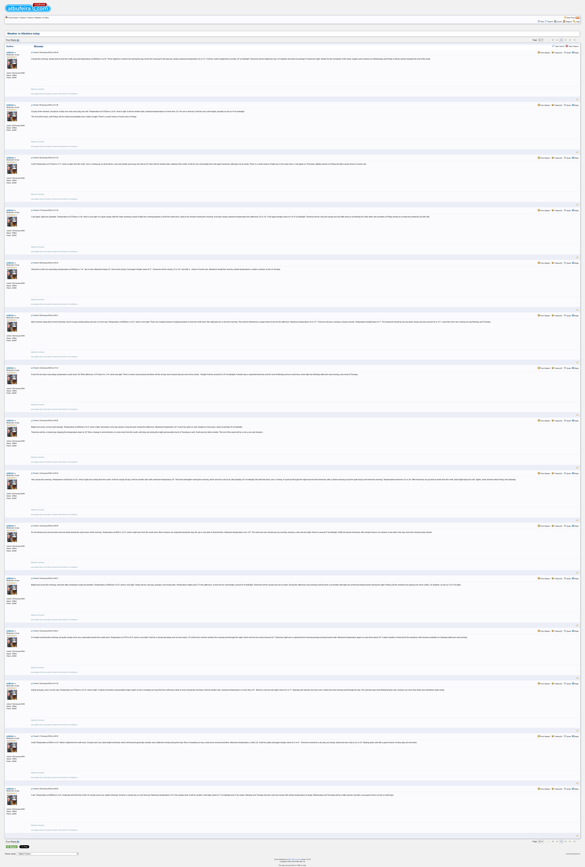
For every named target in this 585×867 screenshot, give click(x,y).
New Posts (571, 18)
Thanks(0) (558, 53)
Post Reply (11, 40)
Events (559, 22)
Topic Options (573, 46)
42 (566, 40)
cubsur (10, 52)
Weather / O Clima (42, 18)
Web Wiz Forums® (294, 859)
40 (557, 40)
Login (578, 22)
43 (570, 40)
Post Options (545, 53)
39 (553, 40)
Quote (568, 53)
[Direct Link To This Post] (32, 52)
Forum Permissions (572, 854)
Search (550, 22)
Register (569, 22)
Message (38, 46)
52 (575, 40)
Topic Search (559, 46)
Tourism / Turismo (26, 18)
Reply (576, 53)
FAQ (542, 22)
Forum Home (13, 18)
